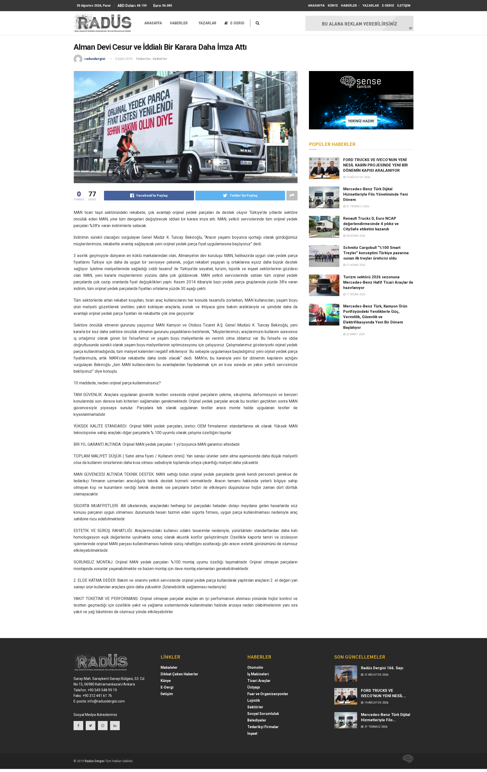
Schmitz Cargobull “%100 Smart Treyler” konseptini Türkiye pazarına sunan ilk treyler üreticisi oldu (376, 253)
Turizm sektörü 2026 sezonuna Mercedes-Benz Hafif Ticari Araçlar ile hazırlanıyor (378, 282)
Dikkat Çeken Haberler (179, 674)
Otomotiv (255, 667)
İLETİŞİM (403, 5)
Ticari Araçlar (259, 681)
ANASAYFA (316, 5)
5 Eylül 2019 (123, 59)
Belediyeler (256, 720)
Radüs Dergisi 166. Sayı (382, 668)
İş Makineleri (258, 674)
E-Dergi (167, 687)
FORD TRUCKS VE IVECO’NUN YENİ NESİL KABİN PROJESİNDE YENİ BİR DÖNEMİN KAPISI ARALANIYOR (375, 165)
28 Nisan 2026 (355, 235)
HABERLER (349, 5)
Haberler (143, 59)
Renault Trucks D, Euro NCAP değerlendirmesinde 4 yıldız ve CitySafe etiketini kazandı (371, 223)
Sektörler (159, 59)
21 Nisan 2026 (355, 265)
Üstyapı (253, 687)
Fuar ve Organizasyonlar (267, 694)
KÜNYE (333, 5)
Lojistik (253, 700)
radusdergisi (94, 59)
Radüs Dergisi (95, 761)
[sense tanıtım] (406, 761)
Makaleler (169, 667)
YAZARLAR (370, 5)
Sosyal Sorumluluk (263, 714)
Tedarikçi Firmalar (263, 727)
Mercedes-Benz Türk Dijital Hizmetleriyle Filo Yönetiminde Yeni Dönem (375, 194)
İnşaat (252, 733)
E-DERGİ (388, 5)
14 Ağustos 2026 (357, 177)
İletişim (167, 694)
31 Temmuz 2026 (357, 206)
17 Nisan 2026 (355, 294)
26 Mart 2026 (355, 334)
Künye (166, 681)
